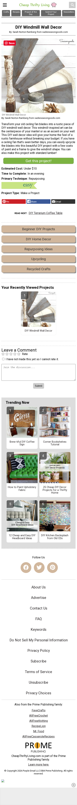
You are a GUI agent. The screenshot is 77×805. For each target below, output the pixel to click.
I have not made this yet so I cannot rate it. (32, 359)
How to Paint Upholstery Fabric (22, 489)
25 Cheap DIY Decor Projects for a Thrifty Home (55, 490)
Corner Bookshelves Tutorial (54, 443)
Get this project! (38, 161)
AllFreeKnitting (38, 721)
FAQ (38, 619)
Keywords (38, 629)
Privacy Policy (38, 650)
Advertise (38, 597)
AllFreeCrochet (38, 715)
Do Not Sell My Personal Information (38, 640)
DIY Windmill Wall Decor (38, 330)
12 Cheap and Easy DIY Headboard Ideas (22, 537)
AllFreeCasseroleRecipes (38, 736)
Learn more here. (38, 764)
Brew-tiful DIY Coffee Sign (22, 443)
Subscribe (38, 661)
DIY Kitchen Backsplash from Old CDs (54, 537)
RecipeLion (39, 726)
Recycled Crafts (38, 269)
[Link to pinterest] (52, 567)
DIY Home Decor (38, 239)
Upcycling (38, 259)
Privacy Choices (38, 693)
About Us (38, 587)
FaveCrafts (38, 710)
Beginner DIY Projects (38, 229)
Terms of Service (38, 672)
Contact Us (38, 608)
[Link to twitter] (39, 567)
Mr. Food (38, 731)
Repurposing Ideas (38, 249)
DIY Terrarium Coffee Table (45, 213)
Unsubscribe (38, 682)
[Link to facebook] (26, 567)
